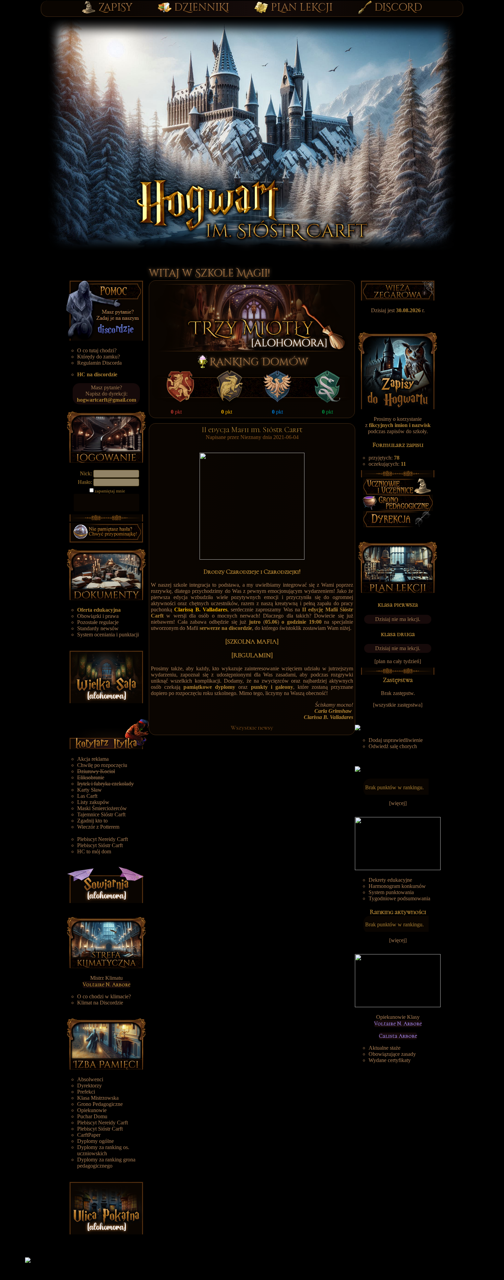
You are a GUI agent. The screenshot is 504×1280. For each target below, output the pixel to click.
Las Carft (87, 796)
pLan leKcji (302, 7)
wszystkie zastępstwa (398, 705)
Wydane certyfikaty (390, 1060)
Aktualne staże (384, 1048)
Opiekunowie (92, 1110)
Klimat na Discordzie (100, 1002)
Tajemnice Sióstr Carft (101, 814)
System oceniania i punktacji (108, 634)
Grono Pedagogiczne (100, 1104)
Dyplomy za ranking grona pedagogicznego (106, 1163)
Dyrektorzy (89, 1085)
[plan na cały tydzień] (397, 661)
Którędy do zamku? (98, 356)
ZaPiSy (115, 7)
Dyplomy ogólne (95, 1141)
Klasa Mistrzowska (98, 1098)
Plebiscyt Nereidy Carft (102, 839)
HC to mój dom (94, 851)
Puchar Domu (92, 1116)
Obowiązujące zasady (392, 1054)
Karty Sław (89, 790)
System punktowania (391, 892)
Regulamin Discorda (99, 363)
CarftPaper (88, 1135)
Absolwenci (90, 1079)
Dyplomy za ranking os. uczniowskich (103, 1150)
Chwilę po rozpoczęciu (102, 765)
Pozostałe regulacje (98, 622)
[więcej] (398, 803)
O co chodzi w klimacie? (104, 996)
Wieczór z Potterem (98, 827)
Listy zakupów (93, 802)
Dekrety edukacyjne (390, 880)
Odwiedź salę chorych (393, 746)
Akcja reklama (93, 759)
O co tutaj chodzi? (97, 350)
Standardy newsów (98, 628)
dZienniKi (201, 7)
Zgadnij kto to (92, 821)
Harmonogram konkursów (397, 886)
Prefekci (86, 1092)
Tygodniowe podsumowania (399, 898)
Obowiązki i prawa (98, 616)
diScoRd (398, 7)
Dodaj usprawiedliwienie (396, 740)
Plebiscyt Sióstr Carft (100, 845)
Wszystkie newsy (252, 727)
